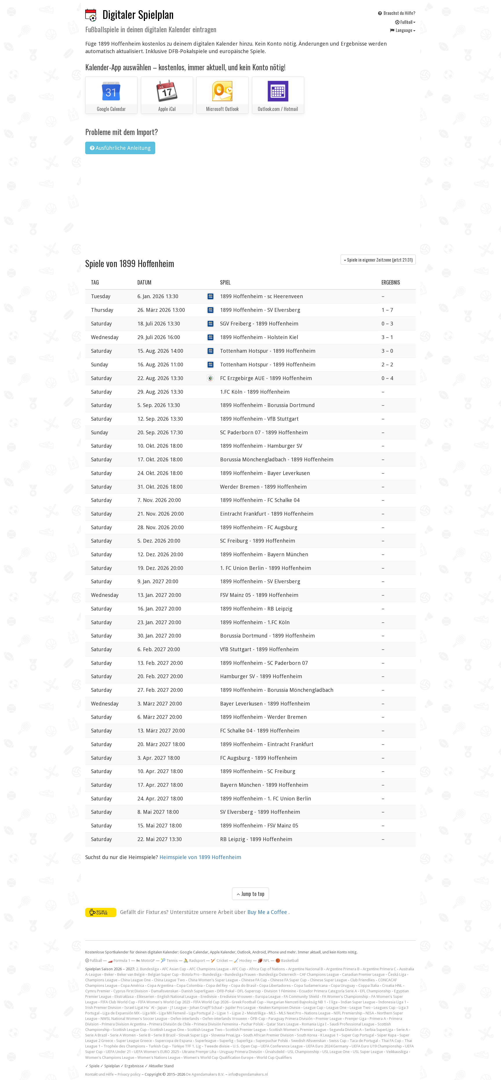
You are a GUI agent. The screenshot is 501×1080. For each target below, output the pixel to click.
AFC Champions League (209, 969)
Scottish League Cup (130, 1029)
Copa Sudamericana (311, 985)
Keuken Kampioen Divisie (279, 1007)
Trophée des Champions (124, 1046)
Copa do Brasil (243, 985)
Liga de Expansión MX (121, 1013)
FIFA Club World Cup (118, 1002)
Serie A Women (123, 1035)
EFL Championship (375, 991)
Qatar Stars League (282, 1024)
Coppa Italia (368, 985)
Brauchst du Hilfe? (399, 13)
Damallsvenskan (164, 991)
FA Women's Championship (345, 996)
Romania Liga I (314, 1024)
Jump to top (252, 893)
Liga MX (149, 1013)
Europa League (268, 996)
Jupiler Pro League (240, 1007)
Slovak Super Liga (193, 1035)
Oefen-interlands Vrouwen (224, 1018)
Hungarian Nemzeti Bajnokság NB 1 (296, 1002)
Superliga (245, 1040)
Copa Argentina (160, 985)
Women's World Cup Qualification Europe (218, 1057)
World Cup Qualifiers (274, 1057)
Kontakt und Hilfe (99, 1074)
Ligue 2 (238, 1013)
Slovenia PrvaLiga (225, 1035)
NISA (370, 1013)
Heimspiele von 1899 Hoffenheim (200, 857)
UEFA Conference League (282, 1046)
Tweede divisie (217, 1046)
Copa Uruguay (343, 985)
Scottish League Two (204, 1029)
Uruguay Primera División (240, 1052)
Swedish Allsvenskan (308, 1040)
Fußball (406, 22)
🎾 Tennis (169, 960)
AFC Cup (239, 969)
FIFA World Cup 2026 (210, 1002)
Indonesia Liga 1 (392, 1002)
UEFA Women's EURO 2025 (156, 1052)
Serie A (402, 1029)
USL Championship (303, 1052)
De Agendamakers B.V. (205, 1074)
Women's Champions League (109, 1057)
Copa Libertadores (275, 985)
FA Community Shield (301, 996)
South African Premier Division (268, 1035)
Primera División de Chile (170, 1024)
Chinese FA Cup (254, 980)
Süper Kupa (386, 1035)
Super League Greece (134, 1040)
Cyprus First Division (130, 991)
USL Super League (368, 1052)
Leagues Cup (384, 1007)
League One (336, 1007)
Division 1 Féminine (280, 991)
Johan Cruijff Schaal (206, 1007)
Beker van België (131, 974)
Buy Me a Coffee (267, 912)
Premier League (329, 1018)
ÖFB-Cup (257, 1018)
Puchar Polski (252, 1024)
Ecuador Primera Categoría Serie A (328, 991)
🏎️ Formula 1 (119, 960)
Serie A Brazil (96, 1035)
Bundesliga (212, 974)
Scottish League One (167, 1029)
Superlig (226, 1040)
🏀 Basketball (287, 960)
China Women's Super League (213, 980)
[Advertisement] (250, 202)
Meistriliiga (256, 1013)
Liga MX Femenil (172, 1013)
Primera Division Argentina (124, 1024)
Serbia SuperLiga (379, 1029)
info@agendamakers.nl (248, 1074)
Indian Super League (358, 1002)
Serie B (144, 1035)
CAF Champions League (319, 974)
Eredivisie (209, 996)
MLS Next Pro (290, 1013)
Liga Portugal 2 (201, 1013)
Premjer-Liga (355, 1018)
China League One (136, 980)
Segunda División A (345, 1029)
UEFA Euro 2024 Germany (327, 1046)
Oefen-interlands (184, 1018)
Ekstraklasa (124, 996)
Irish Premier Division (103, 1007)
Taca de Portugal (364, 1040)
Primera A (378, 1018)
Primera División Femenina (216, 1024)
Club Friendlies (362, 980)
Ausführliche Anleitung (122, 148)
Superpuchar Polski (272, 1040)
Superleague (205, 1040)
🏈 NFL (264, 960)
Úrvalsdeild (274, 1052)
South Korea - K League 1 (317, 1035)
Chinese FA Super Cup (288, 980)
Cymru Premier (97, 991)
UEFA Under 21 (118, 1052)
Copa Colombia (190, 985)
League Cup (313, 1007)
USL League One (336, 1052)
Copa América (132, 985)
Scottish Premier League (246, 1029)
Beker (109, 974)
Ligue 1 (223, 1013)
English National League (177, 996)
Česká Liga (397, 974)
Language (404, 30)
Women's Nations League (158, 1057)
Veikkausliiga (397, 1052)
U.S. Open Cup (245, 1046)
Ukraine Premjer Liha (199, 1052)
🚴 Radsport (194, 960)
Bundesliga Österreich (277, 974)
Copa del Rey (217, 985)
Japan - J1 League (171, 1007)
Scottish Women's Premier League (297, 1029)
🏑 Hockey (243, 960)
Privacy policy (129, 1074)
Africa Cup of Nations (267, 969)
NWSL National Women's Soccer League (134, 1018)
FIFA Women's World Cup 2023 (164, 1002)
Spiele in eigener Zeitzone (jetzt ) (379, 259)
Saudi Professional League (352, 1024)
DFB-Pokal (225, 991)
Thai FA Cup (391, 1040)
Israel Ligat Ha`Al (139, 1007)
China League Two (169, 980)
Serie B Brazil (164, 1035)
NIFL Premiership (348, 1013)
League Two (360, 1007)
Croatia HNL (392, 985)
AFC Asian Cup (174, 969)
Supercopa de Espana (173, 1040)
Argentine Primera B (343, 969)
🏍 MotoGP (145, 960)
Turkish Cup (158, 1046)
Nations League (317, 1013)
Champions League (101, 980)
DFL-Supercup (249, 991)
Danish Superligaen (197, 991)
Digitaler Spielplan (138, 14)
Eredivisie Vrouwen (236, 996)
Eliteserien (145, 996)
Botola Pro (190, 974)
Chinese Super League (328, 980)
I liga (333, 1002)
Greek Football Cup (248, 1002)
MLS (272, 1013)
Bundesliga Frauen (240, 974)
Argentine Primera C (379, 969)
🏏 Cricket (219, 960)
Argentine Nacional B (305, 969)
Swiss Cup (337, 1040)
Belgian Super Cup (163, 974)
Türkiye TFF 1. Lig (186, 1046)
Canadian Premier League (363, 974)
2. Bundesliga (147, 969)
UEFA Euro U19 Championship (377, 1046)
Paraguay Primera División (290, 1018)
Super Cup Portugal (358, 1035)
